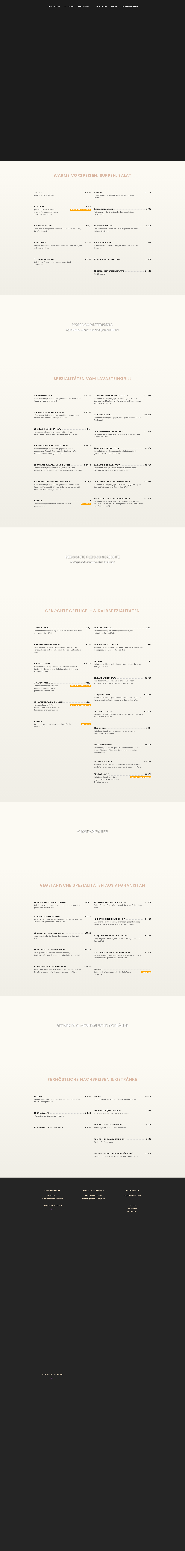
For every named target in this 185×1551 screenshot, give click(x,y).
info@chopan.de (96, 1195)
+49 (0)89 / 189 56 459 (96, 1198)
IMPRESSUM (132, 1208)
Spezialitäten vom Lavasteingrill (92, 378)
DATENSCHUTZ (132, 1211)
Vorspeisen (84, 175)
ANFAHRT (132, 1205)
